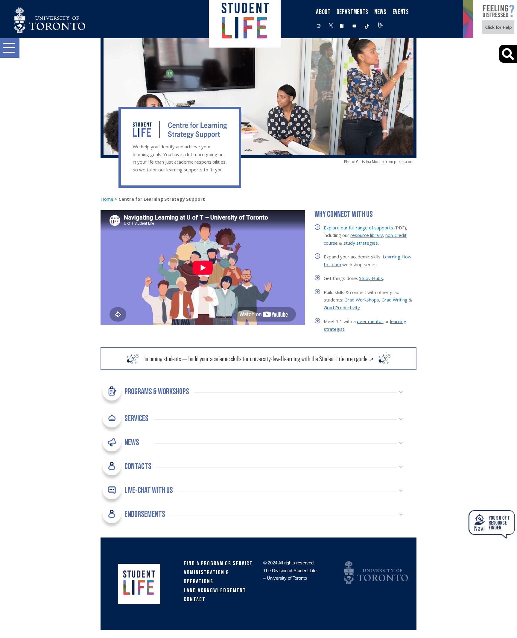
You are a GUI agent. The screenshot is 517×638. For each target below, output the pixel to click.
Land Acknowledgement (215, 590)
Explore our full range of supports (358, 228)
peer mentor (370, 321)
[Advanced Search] (508, 54)
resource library (366, 235)
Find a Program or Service (218, 563)
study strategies (360, 243)
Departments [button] (352, 12)
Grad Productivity (342, 307)
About (323, 12)
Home (107, 199)
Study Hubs (371, 278)
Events (401, 12)
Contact (195, 599)
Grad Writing (394, 300)
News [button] (380, 12)
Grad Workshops (361, 300)
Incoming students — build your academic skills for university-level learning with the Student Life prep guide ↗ (258, 358)
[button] (9, 48)
